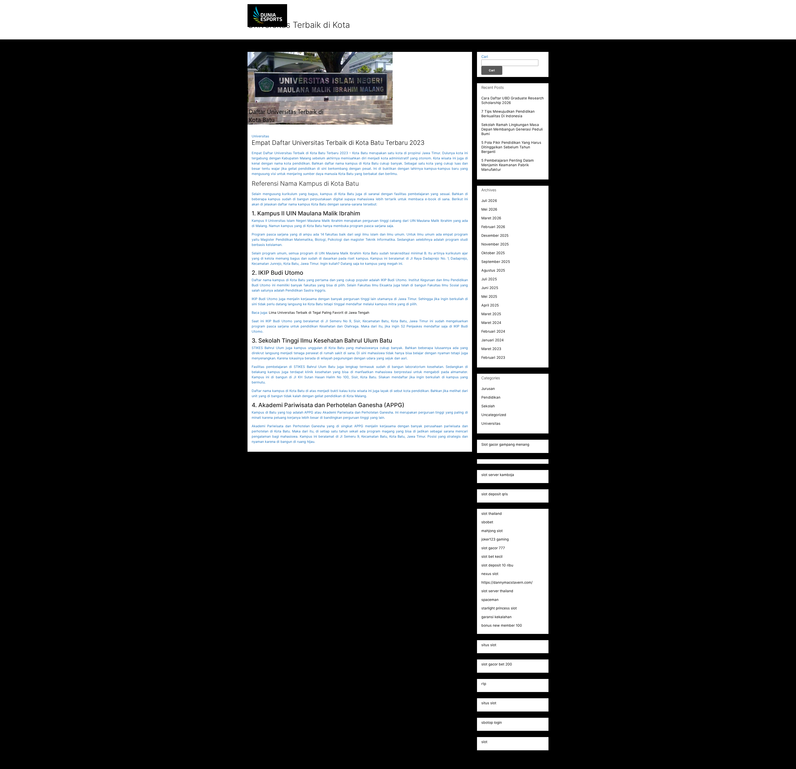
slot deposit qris (494, 494)
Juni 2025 (489, 288)
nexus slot (489, 574)
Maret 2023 (491, 349)
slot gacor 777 (493, 548)
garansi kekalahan (496, 617)
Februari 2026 (493, 227)
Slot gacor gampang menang (505, 444)
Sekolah (515, 15)
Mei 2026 (489, 209)
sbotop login (491, 722)
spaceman (490, 600)
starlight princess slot (499, 608)
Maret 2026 (491, 218)
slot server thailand (497, 591)
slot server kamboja (497, 475)
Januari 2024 (492, 340)
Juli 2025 (489, 279)
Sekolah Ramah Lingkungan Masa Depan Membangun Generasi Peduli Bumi (512, 129)
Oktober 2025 (493, 253)
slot (484, 742)
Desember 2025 (495, 235)
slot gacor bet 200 (496, 664)
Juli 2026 (489, 201)
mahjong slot (492, 531)
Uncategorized (493, 415)
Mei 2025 (489, 296)
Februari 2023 (493, 357)
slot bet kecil (491, 556)
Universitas (539, 15)
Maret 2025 (491, 314)
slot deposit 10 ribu (497, 565)
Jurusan (469, 15)
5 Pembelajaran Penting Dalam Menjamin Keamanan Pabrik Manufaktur (507, 165)
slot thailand (491, 513)
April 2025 (490, 305)
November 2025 (495, 244)
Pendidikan (492, 15)
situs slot (488, 645)
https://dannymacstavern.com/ (507, 582)
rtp (483, 684)
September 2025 (495, 262)
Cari (484, 57)
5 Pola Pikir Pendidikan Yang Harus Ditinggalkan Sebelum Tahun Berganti (511, 147)
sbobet (487, 522)
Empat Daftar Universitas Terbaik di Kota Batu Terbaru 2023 (338, 142)
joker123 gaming (495, 539)
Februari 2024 (493, 331)
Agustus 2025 (493, 270)
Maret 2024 (491, 323)
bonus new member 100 (501, 625)
